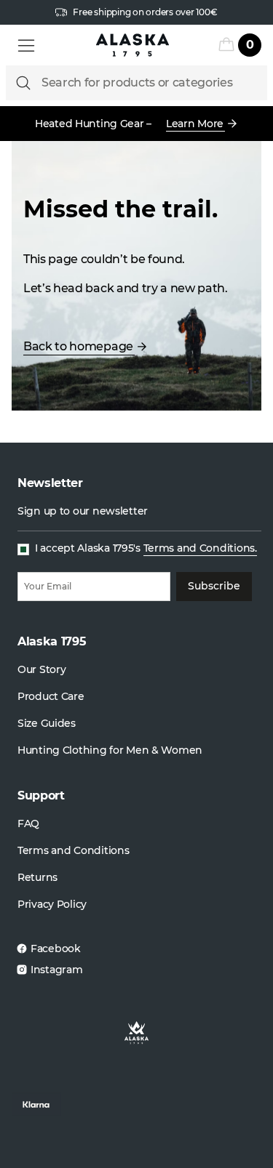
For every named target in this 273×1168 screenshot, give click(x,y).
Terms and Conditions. (200, 548)
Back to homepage (78, 346)
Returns (37, 877)
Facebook (56, 948)
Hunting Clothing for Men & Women (109, 750)
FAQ (28, 823)
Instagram (56, 969)
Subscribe (214, 585)
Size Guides (46, 723)
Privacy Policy (52, 904)
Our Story (41, 669)
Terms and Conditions (73, 850)
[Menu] (26, 45)
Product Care (50, 696)
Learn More (194, 123)
